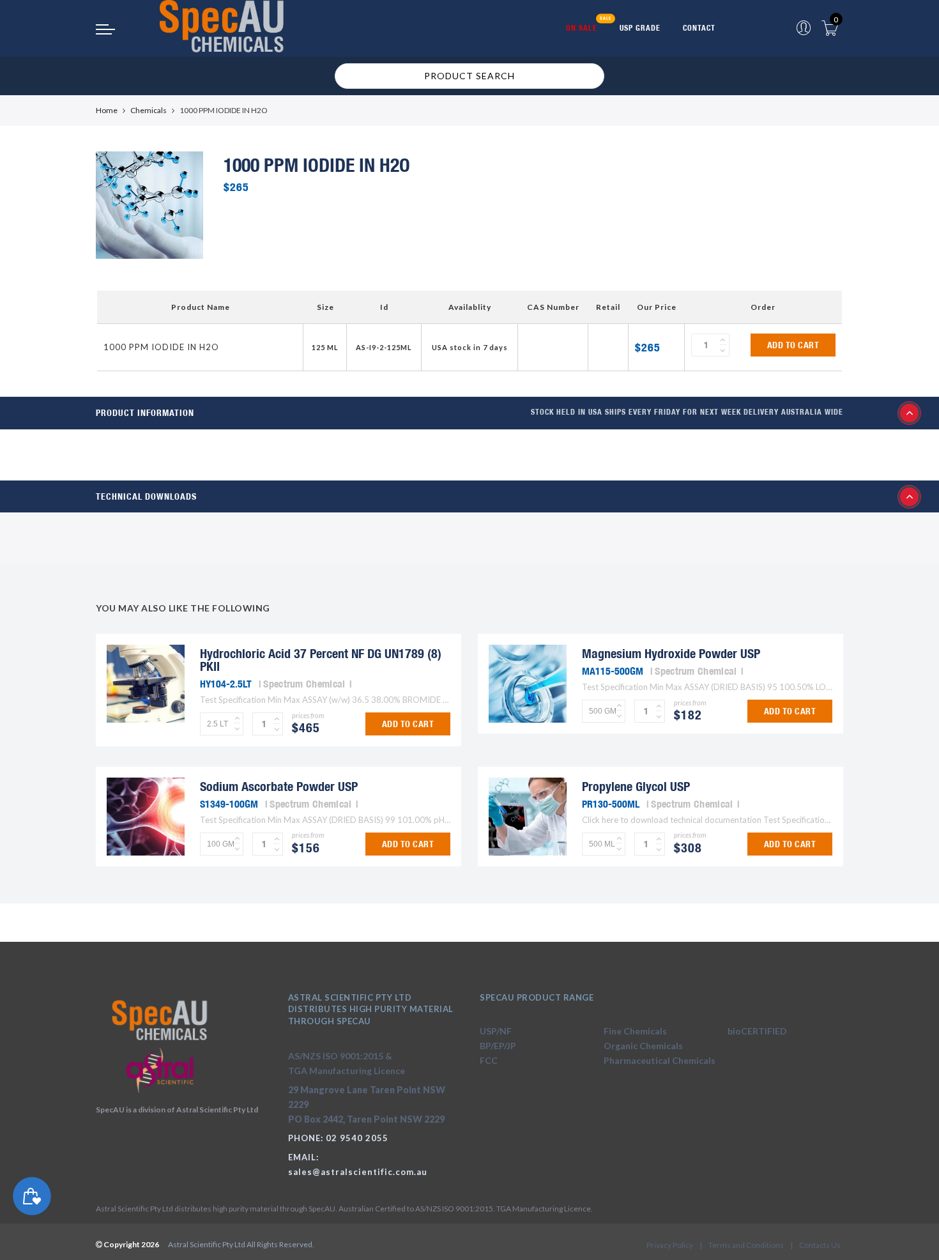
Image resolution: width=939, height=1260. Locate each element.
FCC (489, 1060)
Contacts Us (820, 1245)
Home (107, 110)
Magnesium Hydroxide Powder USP (671, 653)
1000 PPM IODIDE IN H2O (161, 347)
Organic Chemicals (643, 1045)
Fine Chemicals (635, 1031)
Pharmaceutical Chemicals (659, 1060)
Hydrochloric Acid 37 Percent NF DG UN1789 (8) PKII (320, 659)
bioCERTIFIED (757, 1031)
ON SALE (581, 28)
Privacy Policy (669, 1245)
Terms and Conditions (746, 1245)
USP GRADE (640, 28)
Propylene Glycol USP (636, 786)
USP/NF (496, 1031)
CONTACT (699, 28)
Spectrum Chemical (304, 683)
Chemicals (148, 110)
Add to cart (793, 345)
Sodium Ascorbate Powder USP (279, 786)
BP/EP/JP (498, 1045)
